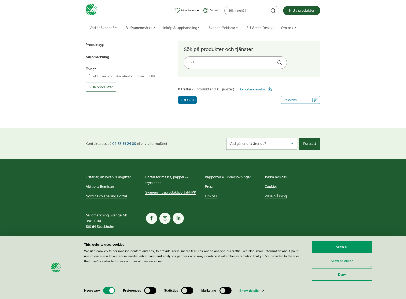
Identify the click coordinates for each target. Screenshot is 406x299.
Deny (342, 274)
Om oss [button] (287, 28)
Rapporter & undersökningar (228, 177)
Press (209, 187)
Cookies (271, 187)
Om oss (211, 196)
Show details (249, 290)
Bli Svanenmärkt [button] (139, 28)
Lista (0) (187, 100)
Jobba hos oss (276, 177)
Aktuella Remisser (100, 187)
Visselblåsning (276, 196)
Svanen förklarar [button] (222, 28)
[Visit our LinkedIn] (178, 218)
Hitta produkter (301, 11)
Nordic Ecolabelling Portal (106, 196)
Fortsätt (309, 144)
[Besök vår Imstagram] (165, 218)
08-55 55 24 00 (124, 144)
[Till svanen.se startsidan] (91, 10)
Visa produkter (101, 87)
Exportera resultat (253, 89)
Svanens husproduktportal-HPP (170, 193)
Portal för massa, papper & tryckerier (166, 180)
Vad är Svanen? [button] (101, 28)
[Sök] (273, 11)
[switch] (150, 290)
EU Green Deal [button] (258, 28)
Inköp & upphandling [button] (180, 28)
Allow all (342, 247)
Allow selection (342, 261)
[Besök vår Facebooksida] (151, 218)
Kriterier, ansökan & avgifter (108, 177)
